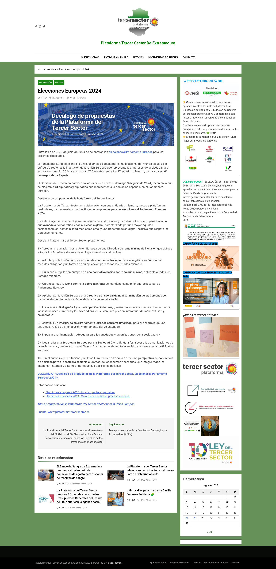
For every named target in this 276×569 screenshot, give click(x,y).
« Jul (209, 531)
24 (186, 518)
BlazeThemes (114, 562)
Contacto (189, 57)
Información (45, 82)
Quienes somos (90, 57)
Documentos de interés (163, 57)
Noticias (138, 57)
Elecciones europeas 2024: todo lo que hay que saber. (80, 392)
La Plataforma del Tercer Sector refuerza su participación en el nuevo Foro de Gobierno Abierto (150, 470)
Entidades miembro (116, 57)
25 (194, 518)
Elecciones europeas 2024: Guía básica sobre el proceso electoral (88, 396)
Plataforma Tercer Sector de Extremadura (138, 43)
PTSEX (44, 97)
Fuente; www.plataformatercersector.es (63, 412)
